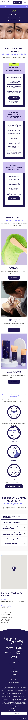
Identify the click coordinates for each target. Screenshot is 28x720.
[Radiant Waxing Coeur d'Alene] (5, 2)
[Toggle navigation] (25, 2)
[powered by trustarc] (25, 719)
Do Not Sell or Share (14, 682)
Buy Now (14, 98)
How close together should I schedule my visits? (11, 527)
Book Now (17, 2)
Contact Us (14, 680)
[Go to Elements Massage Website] (19, 652)
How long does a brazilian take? (12, 522)
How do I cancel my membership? (13, 539)
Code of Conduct (14, 671)
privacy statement (10, 702)
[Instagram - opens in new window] (14, 662)
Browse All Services (14, 486)
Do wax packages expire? (10, 544)
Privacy (14, 674)
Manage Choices (13, 710)
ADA (14, 668)
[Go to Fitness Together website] (14, 657)
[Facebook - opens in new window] (10, 662)
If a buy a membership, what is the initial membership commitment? (13, 533)
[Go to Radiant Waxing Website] (9, 652)
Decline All (13, 708)
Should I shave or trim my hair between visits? (11, 516)
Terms (14, 677)
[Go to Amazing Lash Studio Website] (19, 648)
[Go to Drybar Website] (9, 648)
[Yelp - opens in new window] (18, 662)
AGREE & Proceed (14, 713)
